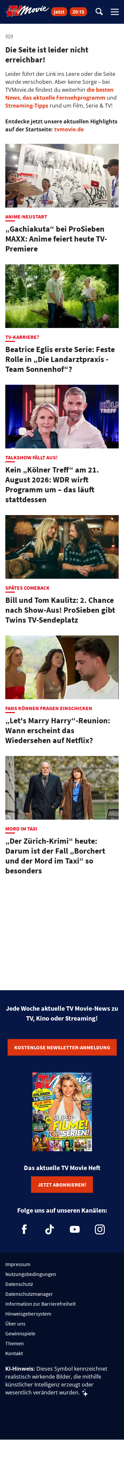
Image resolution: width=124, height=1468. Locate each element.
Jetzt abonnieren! (62, 1184)
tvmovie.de (69, 129)
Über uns (15, 1323)
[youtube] (75, 1229)
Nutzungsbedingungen (30, 1274)
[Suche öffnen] (99, 12)
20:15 (78, 12)
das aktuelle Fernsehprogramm (63, 97)
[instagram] (100, 1229)
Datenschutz (19, 1284)
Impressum (17, 1264)
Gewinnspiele (20, 1333)
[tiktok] (50, 1229)
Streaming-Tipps (26, 105)
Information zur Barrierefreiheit (40, 1303)
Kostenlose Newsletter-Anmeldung (62, 1047)
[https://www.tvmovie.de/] (27, 11)
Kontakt (14, 1353)
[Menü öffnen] (115, 12)
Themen (14, 1343)
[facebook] (24, 1229)
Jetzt (59, 12)
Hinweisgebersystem (28, 1313)
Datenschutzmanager (29, 1293)
